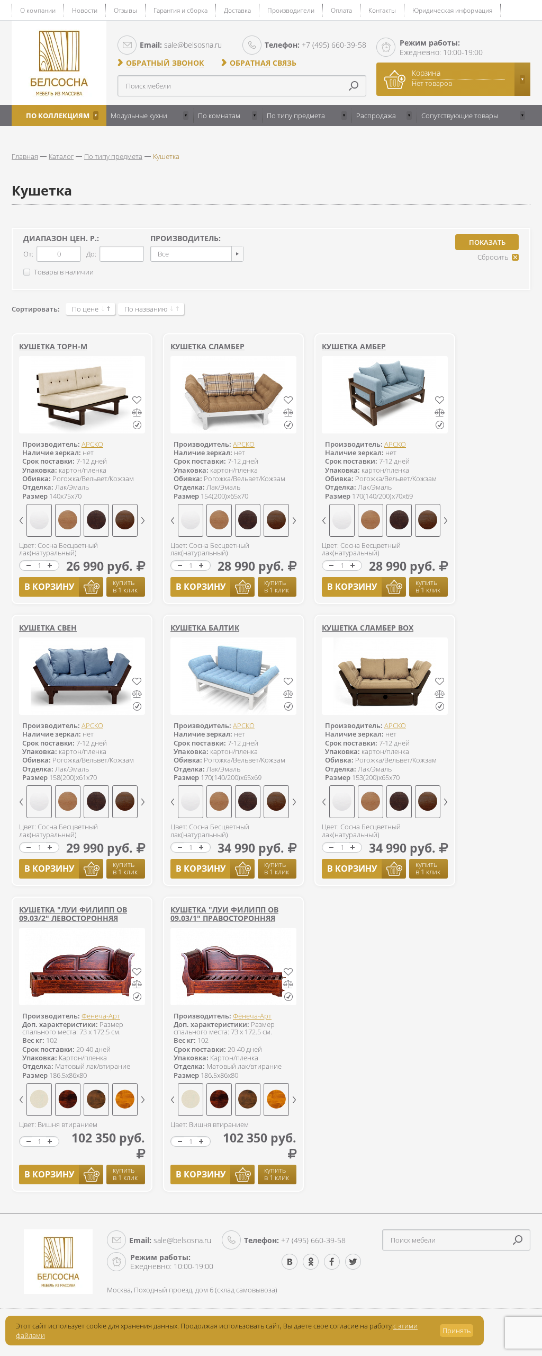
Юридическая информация (452, 10)
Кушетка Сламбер (207, 346)
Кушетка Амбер (354, 346)
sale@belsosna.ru (181, 45)
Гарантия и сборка (180, 10)
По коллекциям (57, 115)
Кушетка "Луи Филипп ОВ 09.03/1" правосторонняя (224, 914)
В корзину (49, 586)
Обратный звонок (165, 63)
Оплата (341, 10)
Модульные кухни (139, 115)
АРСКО (92, 444)
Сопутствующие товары (459, 115)
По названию (145, 309)
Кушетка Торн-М (53, 346)
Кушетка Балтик (204, 628)
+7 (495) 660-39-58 (315, 45)
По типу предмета (296, 115)
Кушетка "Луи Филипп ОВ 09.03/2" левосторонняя (73, 914)
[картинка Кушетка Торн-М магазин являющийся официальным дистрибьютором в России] (82, 394)
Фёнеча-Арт (101, 1016)
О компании (38, 10)
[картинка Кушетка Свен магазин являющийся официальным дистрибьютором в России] (82, 676)
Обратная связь (263, 63)
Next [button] (142, 520)
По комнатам (219, 115)
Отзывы (125, 10)
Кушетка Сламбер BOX (367, 628)
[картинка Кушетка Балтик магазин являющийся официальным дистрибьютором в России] (233, 676)
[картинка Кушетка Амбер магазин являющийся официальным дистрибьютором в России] (385, 394)
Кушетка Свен (48, 628)
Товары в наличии (64, 272)
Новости (84, 10)
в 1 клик (125, 586)
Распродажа (376, 115)
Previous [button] (21, 520)
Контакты (382, 10)
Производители (290, 10)
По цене (85, 309)
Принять (456, 1330)
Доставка (237, 10)
